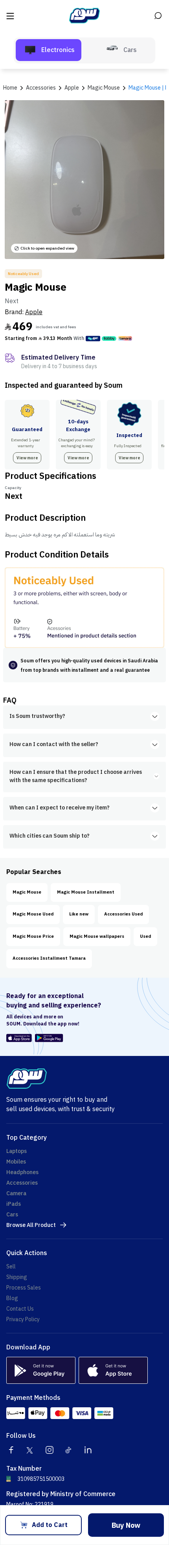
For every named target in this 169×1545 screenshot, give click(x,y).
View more (27, 458)
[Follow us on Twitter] (30, 1450)
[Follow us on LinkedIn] (88, 1450)
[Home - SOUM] (84, 15)
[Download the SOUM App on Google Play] (48, 1038)
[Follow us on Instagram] (49, 1450)
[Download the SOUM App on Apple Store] (19, 1038)
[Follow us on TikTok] (69, 1450)
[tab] (48, 50)
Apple (33, 312)
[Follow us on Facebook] (11, 1450)
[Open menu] (11, 15)
